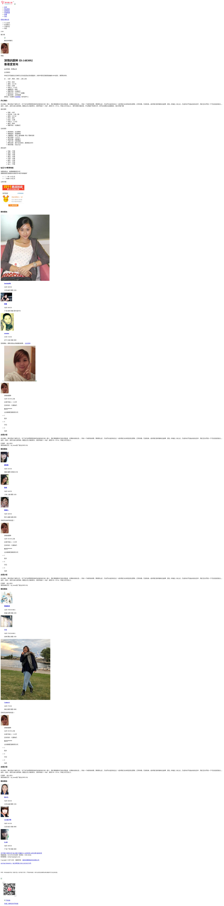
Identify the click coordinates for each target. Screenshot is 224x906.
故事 (5, 14)
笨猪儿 (6, 510)
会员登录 (27, 853)
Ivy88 (6, 842)
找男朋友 (7, 11)
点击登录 (27, 343)
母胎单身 (7, 606)
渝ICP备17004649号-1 (6, 863)
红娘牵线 (17, 96)
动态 (5, 16)
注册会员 (6, 19)
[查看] (23, 93)
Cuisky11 (7, 702)
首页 (5, 7)
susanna (6, 333)
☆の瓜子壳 (7, 820)
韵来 (5, 487)
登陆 (2, 19)
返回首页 (39, 853)
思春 (5, 304)
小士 (5, 629)
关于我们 (3, 853)
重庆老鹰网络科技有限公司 (30, 860)
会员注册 (33, 853)
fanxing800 (7, 283)
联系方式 (9, 853)
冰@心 (6, 797)
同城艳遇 (7, 12)
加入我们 (15, 853)
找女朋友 (7, 9)
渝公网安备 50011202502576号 (22, 863)
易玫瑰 (6, 465)
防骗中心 (21, 853)
